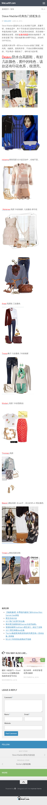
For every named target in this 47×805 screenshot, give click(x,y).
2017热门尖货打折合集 (15, 621)
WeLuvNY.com (9, 3)
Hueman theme (36, 789)
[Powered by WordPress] (15, 788)
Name (7, 714)
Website (7, 723)
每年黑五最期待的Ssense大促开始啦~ (21, 624)
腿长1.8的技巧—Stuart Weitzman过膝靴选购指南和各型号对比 (11, 673)
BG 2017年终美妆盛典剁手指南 (18, 639)
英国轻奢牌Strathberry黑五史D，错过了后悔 (24, 627)
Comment (8, 697)
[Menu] (44, 3)
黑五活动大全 (11, 618)
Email (27, 714)
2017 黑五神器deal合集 (15, 630)
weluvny (7, 21)
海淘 (12, 9)
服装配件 (5, 9)
